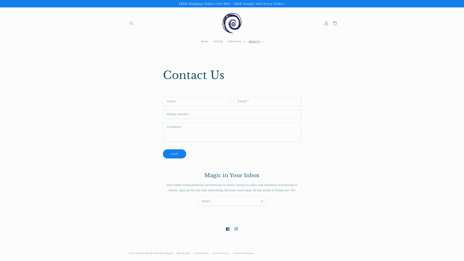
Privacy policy (201, 253)
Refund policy (184, 253)
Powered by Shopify (163, 253)
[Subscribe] (262, 201)
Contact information (243, 253)
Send (174, 154)
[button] (131, 23)
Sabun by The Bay (143, 253)
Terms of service (221, 253)
